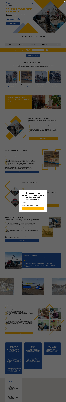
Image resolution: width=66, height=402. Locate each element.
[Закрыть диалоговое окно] (64, 1)
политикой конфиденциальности (32, 205)
